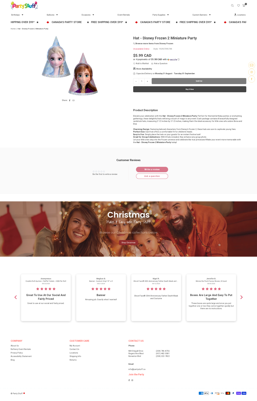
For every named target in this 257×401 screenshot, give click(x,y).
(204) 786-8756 (163, 351)
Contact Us (74, 349)
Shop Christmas (129, 243)
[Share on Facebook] (70, 100)
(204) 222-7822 (163, 356)
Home (13, 29)
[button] (243, 5)
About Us (15, 346)
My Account (75, 346)
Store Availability (144, 69)
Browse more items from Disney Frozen (154, 43)
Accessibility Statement (21, 356)
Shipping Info (75, 356)
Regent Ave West (136, 353)
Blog (13, 360)
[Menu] (235, 5)
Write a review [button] (152, 169)
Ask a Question (160, 63)
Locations (74, 353)
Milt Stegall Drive (135, 351)
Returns (73, 360)
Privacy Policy (17, 353)
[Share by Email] (74, 100)
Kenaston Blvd (134, 356)
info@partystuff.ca (136, 369)
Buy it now (190, 89)
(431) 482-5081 (163, 353)
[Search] (232, 5)
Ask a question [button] (152, 176)
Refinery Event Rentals (21, 349)
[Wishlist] (238, 5)
